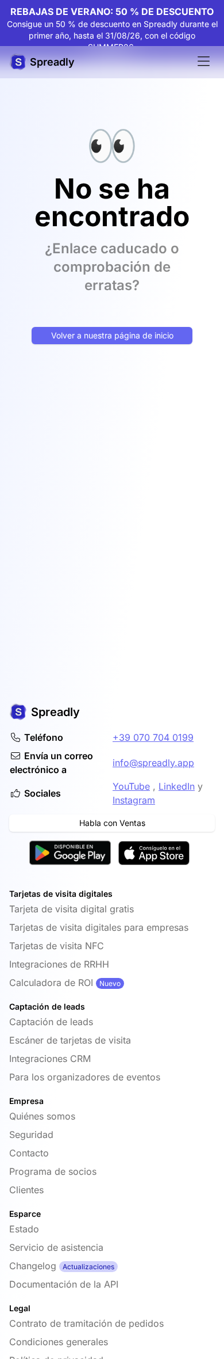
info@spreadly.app (153, 762)
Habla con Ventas (112, 823)
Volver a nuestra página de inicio (112, 335)
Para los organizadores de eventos (84, 1077)
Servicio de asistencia (56, 1247)
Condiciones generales (58, 1341)
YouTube (131, 786)
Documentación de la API (63, 1284)
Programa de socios (52, 1171)
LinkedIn (177, 786)
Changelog (32, 1266)
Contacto (29, 1153)
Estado (24, 1229)
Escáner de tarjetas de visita (70, 1040)
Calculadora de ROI (51, 982)
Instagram (134, 800)
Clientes (26, 1190)
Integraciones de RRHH (59, 964)
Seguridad (31, 1134)
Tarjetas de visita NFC (56, 945)
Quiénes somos (42, 1116)
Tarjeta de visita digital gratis (71, 909)
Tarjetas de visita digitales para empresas (98, 927)
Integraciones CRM (50, 1058)
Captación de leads (51, 1021)
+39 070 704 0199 (153, 737)
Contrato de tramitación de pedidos (86, 1323)
